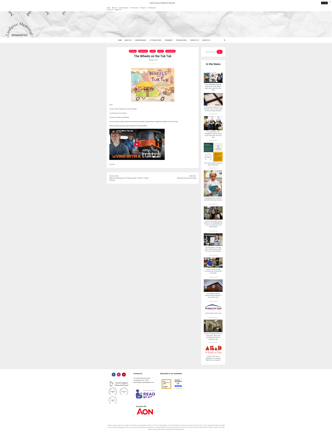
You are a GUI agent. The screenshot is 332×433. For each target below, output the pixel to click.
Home (108, 8)
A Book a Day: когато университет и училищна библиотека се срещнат (213, 358)
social (113, 164)
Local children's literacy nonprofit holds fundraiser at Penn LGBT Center (213, 295)
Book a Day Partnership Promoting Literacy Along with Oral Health (213, 271)
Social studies (170, 51)
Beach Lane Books (123, 117)
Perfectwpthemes (178, 429)
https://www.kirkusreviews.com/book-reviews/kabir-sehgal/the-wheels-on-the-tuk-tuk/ (149, 121)
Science (160, 51)
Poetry (153, 51)
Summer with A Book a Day (213, 313)
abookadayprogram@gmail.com (143, 382)
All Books (132, 51)
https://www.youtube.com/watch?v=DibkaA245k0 (131, 126)
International (143, 51)
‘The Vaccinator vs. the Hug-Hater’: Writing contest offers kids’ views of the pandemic (213, 249)
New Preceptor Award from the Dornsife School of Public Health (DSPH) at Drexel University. (213, 109)
